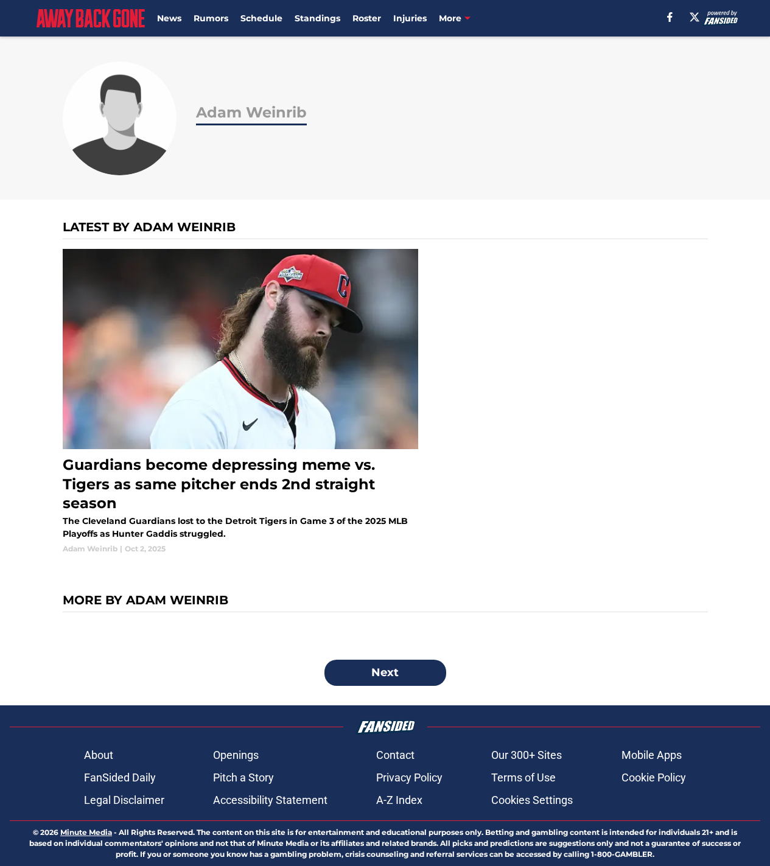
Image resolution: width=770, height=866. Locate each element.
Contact (395, 755)
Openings (236, 755)
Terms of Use (523, 777)
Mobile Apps (651, 755)
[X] (694, 17)
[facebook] (670, 17)
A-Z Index (399, 800)
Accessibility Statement (270, 800)
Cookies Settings (532, 800)
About (98, 755)
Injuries (410, 18)
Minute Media (86, 832)
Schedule (261, 18)
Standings (317, 18)
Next (385, 672)
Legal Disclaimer (124, 800)
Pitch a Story (243, 777)
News (169, 18)
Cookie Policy (653, 777)
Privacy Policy (409, 777)
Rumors (211, 18)
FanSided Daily (120, 777)
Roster (366, 18)
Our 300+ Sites (526, 755)
